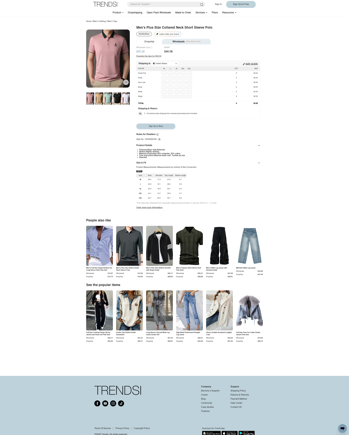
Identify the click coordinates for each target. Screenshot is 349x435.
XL (177, 69)
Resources (228, 12)
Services (200, 12)
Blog (203, 399)
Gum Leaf (141, 82)
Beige (140, 96)
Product (117, 12)
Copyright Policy (142, 428)
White (140, 92)
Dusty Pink (142, 73)
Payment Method (239, 399)
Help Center (236, 403)
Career (204, 395)
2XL (182, 69)
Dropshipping (135, 12)
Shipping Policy (238, 391)
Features (205, 411)
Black (140, 87)
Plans (215, 12)
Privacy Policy (122, 428)
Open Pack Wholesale (159, 12)
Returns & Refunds (240, 395)
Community (206, 403)
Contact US (236, 407)
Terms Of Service (102, 428)
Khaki (140, 78)
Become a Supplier (210, 391)
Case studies (207, 407)
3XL (189, 69)
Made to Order (183, 12)
